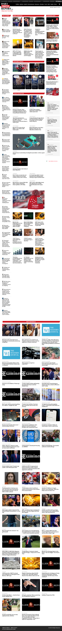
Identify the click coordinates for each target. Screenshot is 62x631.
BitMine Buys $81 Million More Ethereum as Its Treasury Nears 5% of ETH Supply (28, 53)
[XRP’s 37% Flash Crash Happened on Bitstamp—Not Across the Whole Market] (17, 43)
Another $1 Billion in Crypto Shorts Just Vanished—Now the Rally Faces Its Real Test (50, 489)
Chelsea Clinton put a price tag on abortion (28, 239)
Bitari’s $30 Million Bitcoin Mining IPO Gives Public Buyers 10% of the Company (28, 224)
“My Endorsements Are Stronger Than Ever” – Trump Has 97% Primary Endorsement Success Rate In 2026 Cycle (20, 120)
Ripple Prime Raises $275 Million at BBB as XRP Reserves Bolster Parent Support (6, 62)
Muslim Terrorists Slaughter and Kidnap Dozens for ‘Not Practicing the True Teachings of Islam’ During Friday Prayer (6, 22)
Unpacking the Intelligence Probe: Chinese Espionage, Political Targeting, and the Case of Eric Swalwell (51, 575)
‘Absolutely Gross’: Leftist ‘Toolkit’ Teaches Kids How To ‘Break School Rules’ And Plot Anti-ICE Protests (6, 243)
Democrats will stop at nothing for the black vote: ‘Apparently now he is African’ (17, 31)
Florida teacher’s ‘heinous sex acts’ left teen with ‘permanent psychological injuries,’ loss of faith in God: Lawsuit (10, 489)
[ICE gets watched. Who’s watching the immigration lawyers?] (31, 586)
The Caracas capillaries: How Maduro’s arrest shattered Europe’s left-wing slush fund (29, 426)
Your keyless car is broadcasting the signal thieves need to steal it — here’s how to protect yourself (30, 532)
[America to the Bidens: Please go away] (11, 374)
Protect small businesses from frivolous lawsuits (6, 140)
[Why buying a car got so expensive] (31, 353)
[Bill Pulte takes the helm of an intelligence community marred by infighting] (11, 330)
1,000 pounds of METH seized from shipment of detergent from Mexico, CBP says (10, 574)
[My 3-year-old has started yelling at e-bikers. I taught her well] (11, 395)
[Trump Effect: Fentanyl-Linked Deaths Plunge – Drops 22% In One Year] (31, 542)
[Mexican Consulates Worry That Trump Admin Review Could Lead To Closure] (11, 353)
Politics (17, 4)
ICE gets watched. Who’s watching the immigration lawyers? (31, 595)
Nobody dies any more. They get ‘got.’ (5, 36)
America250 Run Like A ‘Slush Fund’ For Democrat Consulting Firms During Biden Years (6, 219)
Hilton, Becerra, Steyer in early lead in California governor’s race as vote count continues (10, 447)
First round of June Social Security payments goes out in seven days (50, 364)
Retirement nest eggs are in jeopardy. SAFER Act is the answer (6, 276)
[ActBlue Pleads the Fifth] (51, 586)
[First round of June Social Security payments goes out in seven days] (51, 353)
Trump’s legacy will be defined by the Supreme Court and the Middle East (30, 385)
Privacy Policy (14, 627)
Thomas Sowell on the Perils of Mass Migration (20, 169)
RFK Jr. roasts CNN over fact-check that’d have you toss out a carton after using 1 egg (50, 532)
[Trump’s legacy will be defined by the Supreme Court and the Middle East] (31, 374)
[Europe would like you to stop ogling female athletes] (11, 605)
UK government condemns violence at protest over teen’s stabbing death (6, 200)
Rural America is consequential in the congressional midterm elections (6, 134)
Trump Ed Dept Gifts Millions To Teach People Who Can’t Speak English (6, 234)
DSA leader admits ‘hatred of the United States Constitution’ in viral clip (11, 511)
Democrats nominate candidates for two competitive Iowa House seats (6, 252)
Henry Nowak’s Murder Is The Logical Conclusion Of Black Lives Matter (6, 184)
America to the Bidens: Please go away (10, 384)
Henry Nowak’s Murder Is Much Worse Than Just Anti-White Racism (6, 192)
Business (37, 4)
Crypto (52, 4)
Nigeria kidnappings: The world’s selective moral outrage (50, 446)
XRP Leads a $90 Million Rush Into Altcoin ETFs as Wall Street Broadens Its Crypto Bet (36, 184)
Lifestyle (42, 4)
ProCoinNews (15, 49)
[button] (59, 4)
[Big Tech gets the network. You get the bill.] (11, 521)
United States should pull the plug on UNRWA (31, 446)
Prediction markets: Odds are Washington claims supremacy (50, 425)
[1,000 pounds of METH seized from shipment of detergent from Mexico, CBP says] (11, 564)
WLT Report (51, 103)
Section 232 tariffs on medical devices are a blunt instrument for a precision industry (6, 148)
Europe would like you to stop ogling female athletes (10, 615)
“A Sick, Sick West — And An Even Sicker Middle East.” (11, 595)
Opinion (21, 4)
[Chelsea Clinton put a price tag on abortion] (28, 232)
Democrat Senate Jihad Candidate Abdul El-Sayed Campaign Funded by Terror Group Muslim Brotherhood (20, 111)
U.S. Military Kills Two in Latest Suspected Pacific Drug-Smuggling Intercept (6, 99)
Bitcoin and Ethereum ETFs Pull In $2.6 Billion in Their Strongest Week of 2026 (17, 224)
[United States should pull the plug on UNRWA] (31, 436)
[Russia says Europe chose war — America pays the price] (11, 415)
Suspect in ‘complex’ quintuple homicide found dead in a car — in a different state (39, 32)
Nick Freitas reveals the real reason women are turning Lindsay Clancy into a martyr (20, 176)
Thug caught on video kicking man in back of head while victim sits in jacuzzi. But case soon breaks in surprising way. (39, 54)
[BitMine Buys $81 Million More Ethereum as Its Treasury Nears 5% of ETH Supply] (28, 43)
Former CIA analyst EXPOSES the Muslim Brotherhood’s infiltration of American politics (52, 53)
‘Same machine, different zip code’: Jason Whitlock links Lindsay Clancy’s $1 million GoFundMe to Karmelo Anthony (39, 242)
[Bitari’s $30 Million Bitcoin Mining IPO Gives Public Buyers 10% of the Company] (28, 215)
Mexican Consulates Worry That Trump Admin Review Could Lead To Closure (6, 312)
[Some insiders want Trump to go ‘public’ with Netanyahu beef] (11, 457)
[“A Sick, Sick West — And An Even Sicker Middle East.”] (11, 586)
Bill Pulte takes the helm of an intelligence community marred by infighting (6, 283)
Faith (48, 4)
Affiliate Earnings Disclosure (9, 629)
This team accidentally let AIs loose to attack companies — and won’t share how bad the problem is (17, 260)
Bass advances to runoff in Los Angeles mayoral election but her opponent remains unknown (6, 292)
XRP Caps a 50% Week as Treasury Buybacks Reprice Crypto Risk (39, 224)
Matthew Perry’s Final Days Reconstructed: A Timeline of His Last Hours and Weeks (6, 126)
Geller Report (32, 116)
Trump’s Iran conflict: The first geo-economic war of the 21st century (30, 405)
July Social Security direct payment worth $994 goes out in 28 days (6, 91)
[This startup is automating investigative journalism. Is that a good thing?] (29, 142)
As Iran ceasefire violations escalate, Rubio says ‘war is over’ (6, 176)
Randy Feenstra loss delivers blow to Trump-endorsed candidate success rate (6, 108)
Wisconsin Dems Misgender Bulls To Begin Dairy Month (6, 227)
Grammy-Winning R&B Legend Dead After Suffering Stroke (52, 121)
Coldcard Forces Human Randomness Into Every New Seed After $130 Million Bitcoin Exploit (6, 81)
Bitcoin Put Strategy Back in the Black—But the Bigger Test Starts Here (50, 552)
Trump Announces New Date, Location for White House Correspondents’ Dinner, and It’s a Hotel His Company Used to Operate (6, 158)
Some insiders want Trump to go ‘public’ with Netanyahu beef (10, 467)
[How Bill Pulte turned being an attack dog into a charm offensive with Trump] (51, 374)
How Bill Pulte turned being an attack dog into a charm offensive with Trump (50, 385)
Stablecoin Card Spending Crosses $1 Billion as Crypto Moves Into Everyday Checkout (39, 260)
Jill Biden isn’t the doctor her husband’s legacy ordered (6, 269)
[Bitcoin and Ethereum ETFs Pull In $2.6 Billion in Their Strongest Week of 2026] (17, 215)
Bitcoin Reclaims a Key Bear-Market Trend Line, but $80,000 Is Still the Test (36, 128)
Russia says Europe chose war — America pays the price (10, 425)
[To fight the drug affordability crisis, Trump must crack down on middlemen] (51, 395)
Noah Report (15, 116)
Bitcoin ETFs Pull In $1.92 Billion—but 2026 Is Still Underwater (19, 128)
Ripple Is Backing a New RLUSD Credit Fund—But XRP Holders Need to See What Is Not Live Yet (30, 574)
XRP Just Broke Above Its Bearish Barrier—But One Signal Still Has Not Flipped (30, 511)
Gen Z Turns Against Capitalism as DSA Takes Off (6, 30)
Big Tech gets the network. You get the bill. (10, 531)
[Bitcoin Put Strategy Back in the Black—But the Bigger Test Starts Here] (51, 542)
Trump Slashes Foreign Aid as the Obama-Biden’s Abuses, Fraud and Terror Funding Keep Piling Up (36, 119)
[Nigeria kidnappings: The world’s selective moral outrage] (51, 436)
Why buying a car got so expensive (28, 363)
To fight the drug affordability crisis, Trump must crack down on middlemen (50, 405)
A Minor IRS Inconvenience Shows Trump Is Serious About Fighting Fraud (5, 168)
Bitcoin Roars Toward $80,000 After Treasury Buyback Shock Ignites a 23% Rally (20, 183)
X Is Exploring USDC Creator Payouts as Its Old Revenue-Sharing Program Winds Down (36, 176)
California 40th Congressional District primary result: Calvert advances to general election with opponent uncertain (31, 468)
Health (25, 4)
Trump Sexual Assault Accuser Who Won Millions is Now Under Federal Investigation (6, 261)
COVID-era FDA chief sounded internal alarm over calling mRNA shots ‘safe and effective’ (50, 511)
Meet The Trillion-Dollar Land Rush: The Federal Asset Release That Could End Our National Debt (53, 107)
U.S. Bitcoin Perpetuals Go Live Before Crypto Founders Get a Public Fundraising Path (28, 260)
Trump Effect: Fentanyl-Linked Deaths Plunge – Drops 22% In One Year (31, 552)
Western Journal (45, 338)
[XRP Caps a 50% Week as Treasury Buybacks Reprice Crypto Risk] (40, 215)
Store (55, 4)
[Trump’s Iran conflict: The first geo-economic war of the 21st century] (31, 395)
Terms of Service (6, 627)
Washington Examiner (6, 338)
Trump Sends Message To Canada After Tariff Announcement (6, 53)
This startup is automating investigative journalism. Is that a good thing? (29, 153)
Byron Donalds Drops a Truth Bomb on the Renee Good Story (52, 83)
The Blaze (15, 27)
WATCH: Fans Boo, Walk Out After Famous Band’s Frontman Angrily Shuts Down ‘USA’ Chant (52, 149)
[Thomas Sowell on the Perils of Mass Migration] (20, 162)
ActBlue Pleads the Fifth (48, 595)
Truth (45, 4)
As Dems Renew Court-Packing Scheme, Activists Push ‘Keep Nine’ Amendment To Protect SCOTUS (6, 209)
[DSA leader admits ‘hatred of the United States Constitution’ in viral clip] (11, 501)
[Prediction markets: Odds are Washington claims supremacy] (51, 415)
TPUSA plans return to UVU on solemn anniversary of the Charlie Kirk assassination (31, 489)
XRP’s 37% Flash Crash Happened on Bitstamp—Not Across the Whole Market (17, 53)
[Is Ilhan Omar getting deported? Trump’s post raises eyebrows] (37, 101)
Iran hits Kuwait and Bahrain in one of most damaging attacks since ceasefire (6, 117)
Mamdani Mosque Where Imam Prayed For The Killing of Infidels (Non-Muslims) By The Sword (6, 71)
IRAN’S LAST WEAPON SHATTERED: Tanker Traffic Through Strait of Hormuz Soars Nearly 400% (6, 44)
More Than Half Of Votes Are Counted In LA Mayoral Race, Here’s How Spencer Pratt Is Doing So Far (53, 135)
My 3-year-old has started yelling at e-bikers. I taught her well (11, 405)
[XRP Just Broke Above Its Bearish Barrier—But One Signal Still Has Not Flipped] (31, 501)
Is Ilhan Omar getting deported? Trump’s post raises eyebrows (35, 110)
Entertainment (31, 4)
